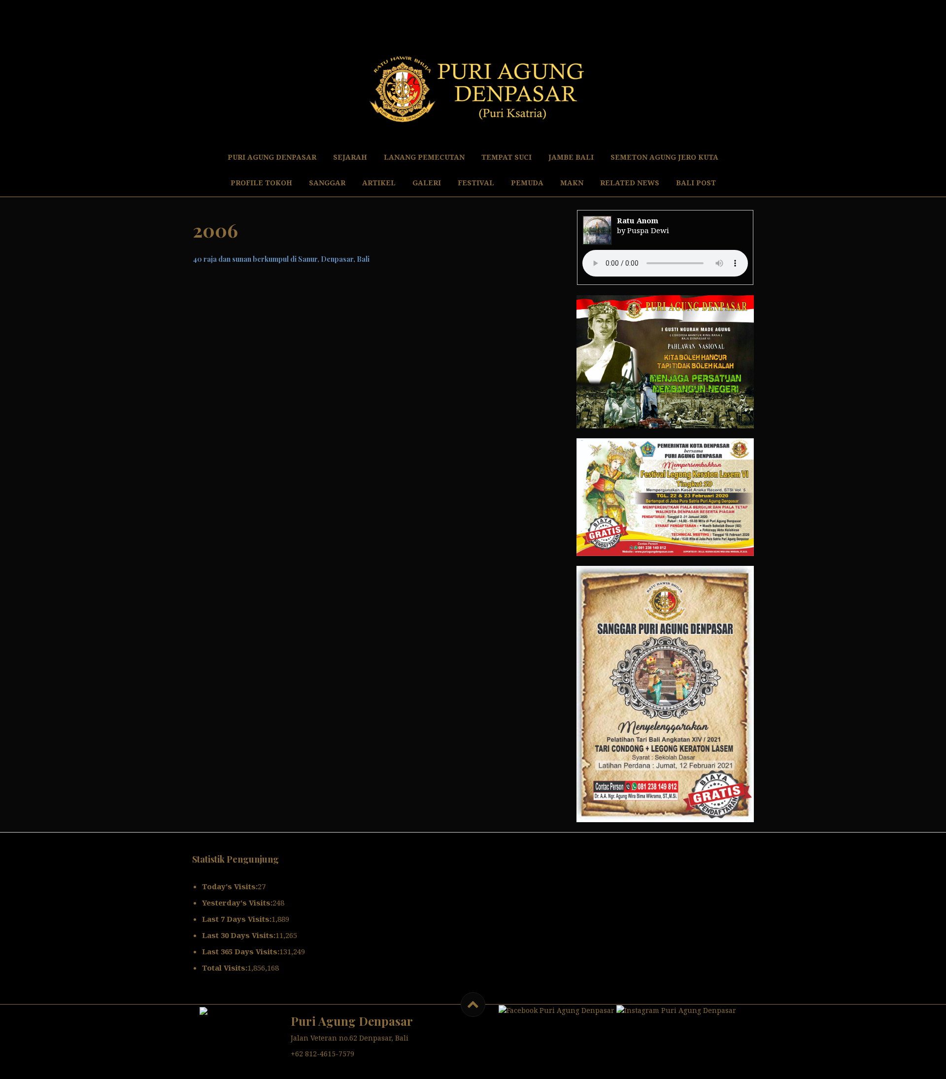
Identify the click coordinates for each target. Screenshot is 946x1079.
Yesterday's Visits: (237, 902)
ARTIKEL (379, 182)
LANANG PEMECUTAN (424, 157)
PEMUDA (527, 182)
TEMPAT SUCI (506, 157)
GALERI (426, 182)
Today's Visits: (230, 886)
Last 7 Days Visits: (236, 919)
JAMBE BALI (571, 157)
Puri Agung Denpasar (272, 157)
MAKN (571, 182)
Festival (476, 182)
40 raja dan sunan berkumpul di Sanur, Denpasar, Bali (281, 259)
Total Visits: (224, 968)
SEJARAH (350, 157)
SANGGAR (327, 182)
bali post (696, 182)
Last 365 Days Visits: (240, 951)
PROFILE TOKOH (261, 182)
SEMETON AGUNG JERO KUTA (664, 157)
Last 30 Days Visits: (238, 935)
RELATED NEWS (629, 182)
